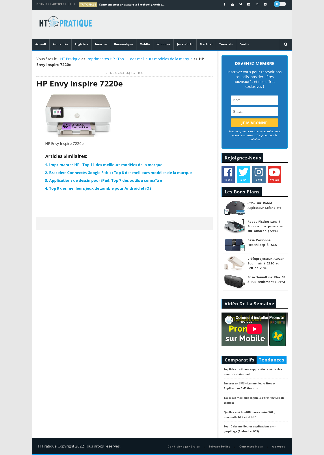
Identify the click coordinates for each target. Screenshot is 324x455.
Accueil (40, 44)
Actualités (60, 44)
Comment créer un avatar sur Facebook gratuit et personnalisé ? (132, 4)
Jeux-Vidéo (185, 44)
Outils (244, 44)
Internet (101, 44)
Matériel (206, 44)
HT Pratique (70, 58)
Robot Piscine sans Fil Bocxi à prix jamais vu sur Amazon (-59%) (265, 226)
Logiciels (81, 44)
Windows (163, 44)
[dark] (280, 4)
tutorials (88, 4)
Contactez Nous (251, 446)
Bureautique (123, 44)
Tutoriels (226, 44)
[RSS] (257, 4)
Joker (132, 73)
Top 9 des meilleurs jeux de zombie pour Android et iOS (100, 188)
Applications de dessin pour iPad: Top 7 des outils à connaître (105, 180)
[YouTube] (233, 4)
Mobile (145, 44)
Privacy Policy (219, 446)
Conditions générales (184, 446)
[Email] (249, 4)
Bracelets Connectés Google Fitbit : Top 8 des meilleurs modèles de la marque (120, 172)
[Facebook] (224, 4)
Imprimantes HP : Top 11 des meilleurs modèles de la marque (140, 58)
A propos (278, 446)
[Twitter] (241, 4)
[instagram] (265, 4)
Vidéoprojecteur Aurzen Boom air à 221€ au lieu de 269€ (266, 263)
